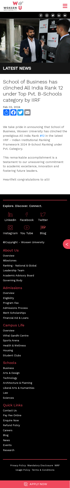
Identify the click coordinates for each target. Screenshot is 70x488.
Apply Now (38, 484)
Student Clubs (12, 355)
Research (8, 450)
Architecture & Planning (17, 382)
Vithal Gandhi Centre (16, 335)
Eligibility (8, 298)
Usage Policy (23, 470)
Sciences (8, 397)
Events (7, 445)
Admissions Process (15, 308)
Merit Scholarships (14, 312)
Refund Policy (11, 425)
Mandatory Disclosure (40, 465)
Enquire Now (11, 420)
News (6, 440)
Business (8, 368)
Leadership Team (13, 270)
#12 (42, 136)
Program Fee (11, 302)
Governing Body (12, 280)
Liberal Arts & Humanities (18, 387)
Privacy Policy (18, 465)
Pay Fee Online (12, 415)
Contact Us (10, 410)
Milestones (10, 260)
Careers (7, 430)
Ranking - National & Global (20, 265)
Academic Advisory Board (18, 275)
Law (5, 392)
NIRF (57, 465)
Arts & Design (11, 372)
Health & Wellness (14, 345)
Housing (8, 350)
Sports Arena (11, 340)
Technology (10, 378)
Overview (8, 255)
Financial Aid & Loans (16, 317)
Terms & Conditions (43, 470)
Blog (5, 435)
